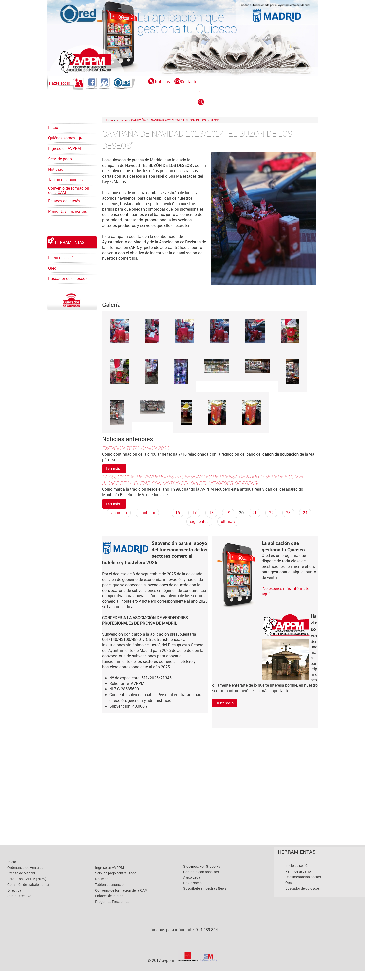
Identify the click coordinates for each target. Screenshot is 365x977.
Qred (52, 268)
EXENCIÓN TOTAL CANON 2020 (135, 448)
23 (288, 512)
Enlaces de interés (64, 201)
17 (194, 512)
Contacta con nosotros (201, 871)
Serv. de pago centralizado (60, 160)
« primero (118, 512)
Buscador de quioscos (67, 278)
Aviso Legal (192, 877)
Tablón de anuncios (65, 179)
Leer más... (114, 468)
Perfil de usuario (298, 871)
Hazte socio (59, 83)
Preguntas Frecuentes (67, 211)
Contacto (189, 81)
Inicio (53, 127)
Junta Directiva (19, 895)
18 (211, 512)
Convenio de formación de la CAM (68, 190)
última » (228, 521)
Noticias (162, 81)
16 (177, 512)
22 (271, 512)
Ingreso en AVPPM (64, 148)
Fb (202, 866)
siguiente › (199, 521)
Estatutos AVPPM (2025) (26, 878)
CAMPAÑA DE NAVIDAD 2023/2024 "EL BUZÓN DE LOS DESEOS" (175, 120)
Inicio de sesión (62, 257)
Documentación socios (303, 876)
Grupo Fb (213, 866)
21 (254, 512)
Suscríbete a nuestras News (204, 888)
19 (228, 512)
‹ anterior (147, 512)
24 (305, 512)
